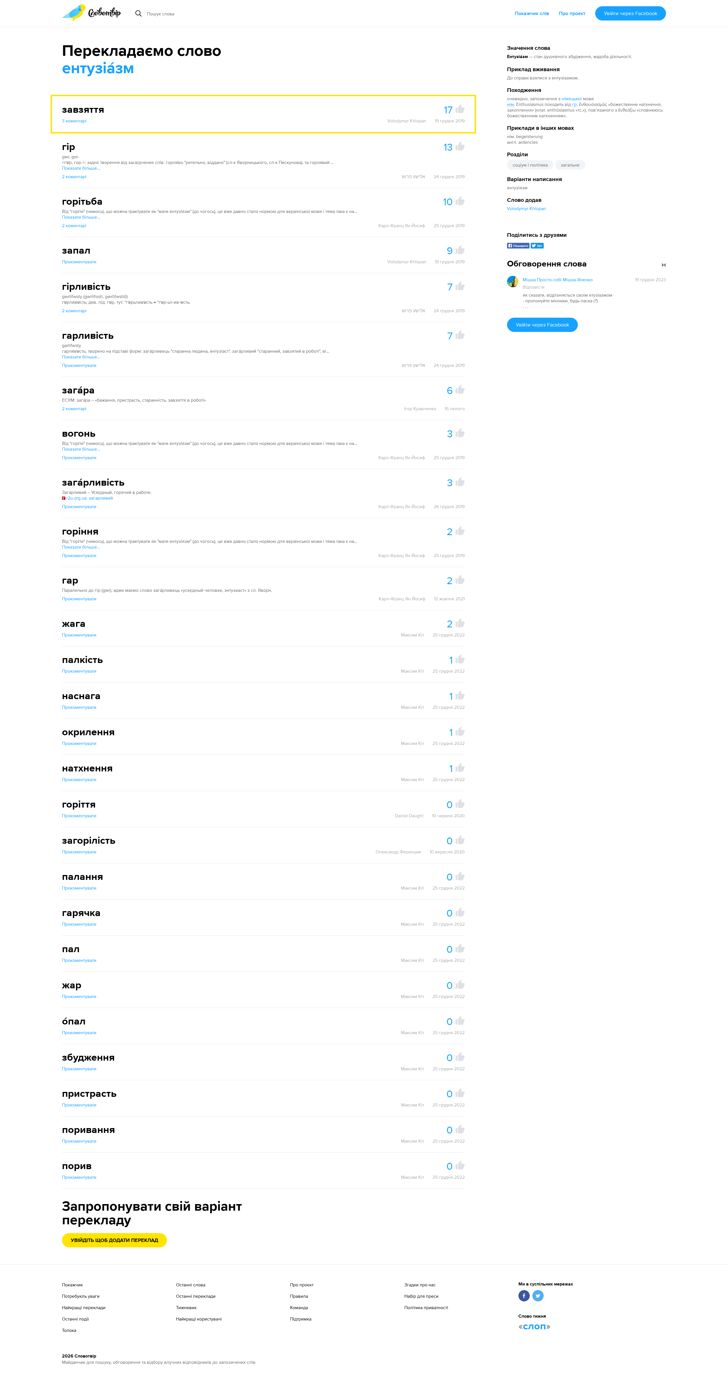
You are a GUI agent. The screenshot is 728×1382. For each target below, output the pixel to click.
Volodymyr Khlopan (526, 208)
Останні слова (190, 1284)
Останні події (75, 1318)
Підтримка (300, 1318)
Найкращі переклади (84, 1307)
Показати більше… (81, 168)
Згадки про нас (420, 1284)
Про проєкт (572, 13)
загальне (570, 164)
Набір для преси (421, 1296)
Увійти (630, 13)
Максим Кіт (412, 634)
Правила (299, 1296)
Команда (299, 1307)
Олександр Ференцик (398, 851)
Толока (69, 1330)
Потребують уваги (81, 1296)
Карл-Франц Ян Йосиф (402, 225)
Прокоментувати (79, 261)
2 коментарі (74, 176)
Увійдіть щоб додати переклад (114, 1240)
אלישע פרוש (413, 176)
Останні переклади (196, 1296)
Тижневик (186, 1307)
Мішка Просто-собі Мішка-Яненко (558, 279)
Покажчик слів (532, 13)
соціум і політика (530, 164)
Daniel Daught (409, 815)
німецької (572, 98)
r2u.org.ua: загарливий (89, 497)
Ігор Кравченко (420, 408)
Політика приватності (426, 1307)
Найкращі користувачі (199, 1318)
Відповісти (534, 286)
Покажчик (72, 1284)
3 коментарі (74, 120)
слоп (534, 1326)
